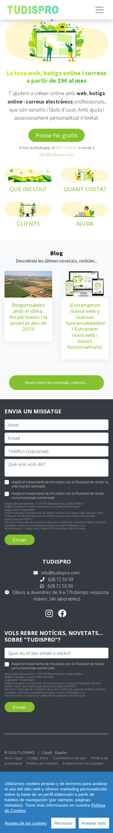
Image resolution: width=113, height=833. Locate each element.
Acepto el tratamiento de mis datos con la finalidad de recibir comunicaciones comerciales (58, 495)
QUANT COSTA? (85, 189)
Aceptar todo (94, 823)
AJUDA (84, 223)
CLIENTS (28, 223)
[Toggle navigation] (99, 9)
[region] (56, 802)
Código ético (37, 758)
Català (47, 752)
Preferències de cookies (83, 763)
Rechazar (63, 823)
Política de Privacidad (51, 528)
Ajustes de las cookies (26, 823)
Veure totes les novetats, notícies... (56, 382)
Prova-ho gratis (57, 135)
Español (61, 752)
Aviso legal (13, 758)
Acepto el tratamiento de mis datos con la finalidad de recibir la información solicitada (59, 484)
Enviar (19, 540)
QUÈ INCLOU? (28, 189)
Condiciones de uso (69, 758)
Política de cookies (42, 763)
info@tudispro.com (56, 154)
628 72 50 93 (66, 147)
